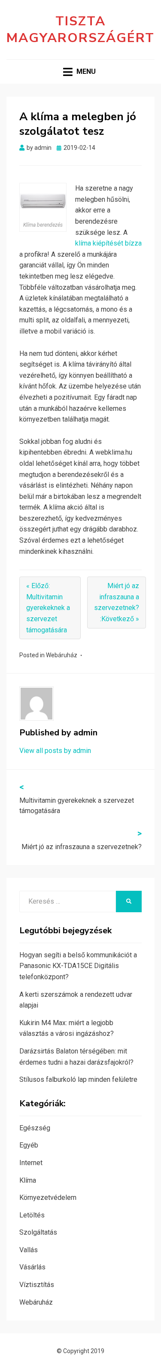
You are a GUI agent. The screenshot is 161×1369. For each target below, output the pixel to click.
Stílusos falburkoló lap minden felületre (78, 1079)
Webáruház (61, 655)
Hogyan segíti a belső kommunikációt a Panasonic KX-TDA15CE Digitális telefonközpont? (78, 966)
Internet (31, 1163)
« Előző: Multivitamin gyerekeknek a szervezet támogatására (48, 608)
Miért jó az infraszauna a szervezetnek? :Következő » (116, 602)
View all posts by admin (55, 751)
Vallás (28, 1250)
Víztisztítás (36, 1285)
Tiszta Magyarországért (80, 29)
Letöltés (32, 1215)
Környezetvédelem (47, 1197)
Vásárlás (32, 1267)
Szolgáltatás (38, 1232)
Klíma (27, 1180)
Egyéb (28, 1145)
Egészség (34, 1128)
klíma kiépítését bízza (108, 243)
